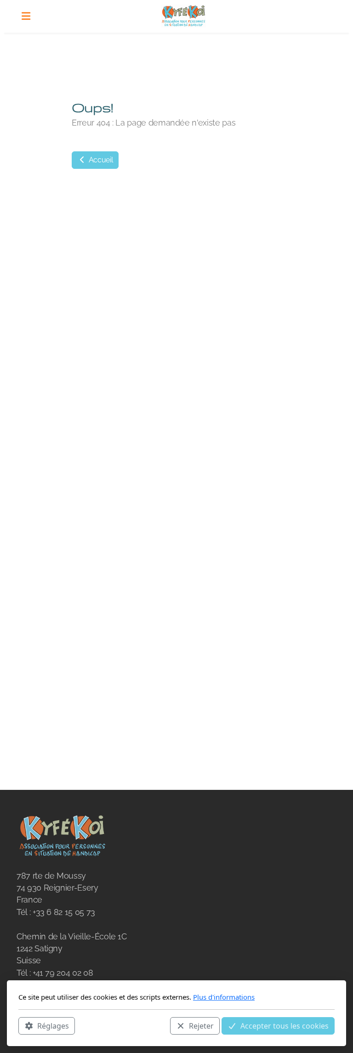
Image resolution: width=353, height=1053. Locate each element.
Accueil (100, 159)
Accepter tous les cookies (284, 1026)
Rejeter (201, 1026)
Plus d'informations (224, 996)
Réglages (53, 1026)
